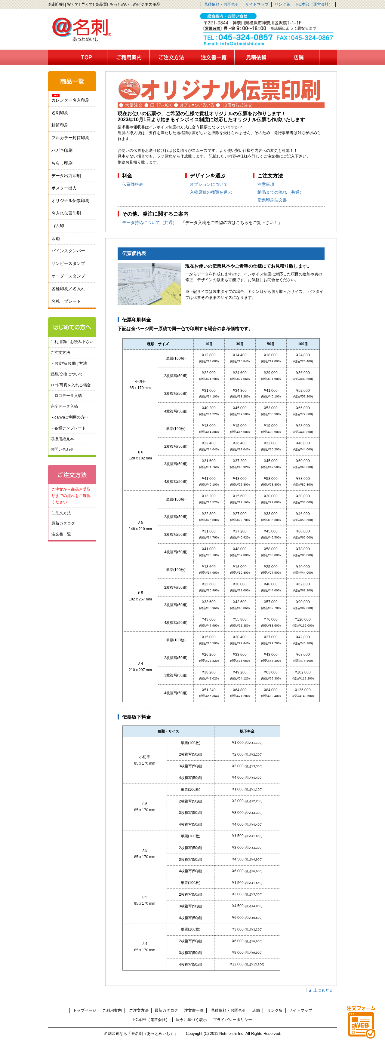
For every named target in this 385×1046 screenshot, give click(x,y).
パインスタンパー (68, 250)
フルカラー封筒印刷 (70, 137)
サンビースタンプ (68, 263)
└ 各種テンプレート (68, 428)
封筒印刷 (59, 125)
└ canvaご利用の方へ (69, 417)
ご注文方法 (60, 352)
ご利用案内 (112, 1010)
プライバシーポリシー (232, 1019)
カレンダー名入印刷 (70, 100)
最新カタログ (63, 523)
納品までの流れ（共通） (280, 192)
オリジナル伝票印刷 (70, 200)
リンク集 (282, 4)
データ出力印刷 (66, 175)
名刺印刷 (59, 112)
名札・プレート (66, 301)
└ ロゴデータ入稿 (66, 395)
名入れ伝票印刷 (66, 213)
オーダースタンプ (68, 276)
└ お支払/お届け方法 (69, 363)
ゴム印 (57, 225)
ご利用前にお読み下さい (72, 341)
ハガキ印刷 (61, 150)
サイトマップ (257, 4)
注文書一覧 (61, 534)
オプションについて (209, 184)
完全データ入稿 (64, 406)
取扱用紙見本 (62, 439)
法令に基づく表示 (191, 1019)
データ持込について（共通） (149, 222)
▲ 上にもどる (320, 990)
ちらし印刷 (61, 163)
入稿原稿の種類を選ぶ (211, 192)
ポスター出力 (64, 188)
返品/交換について (67, 374)
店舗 (256, 1010)
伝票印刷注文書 (272, 200)
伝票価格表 (132, 184)
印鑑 (55, 238)
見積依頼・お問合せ (221, 4)
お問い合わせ (62, 449)
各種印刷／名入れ (68, 288)
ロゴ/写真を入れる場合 (71, 385)
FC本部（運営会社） (314, 4)
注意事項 (265, 184)
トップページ (84, 1010)
